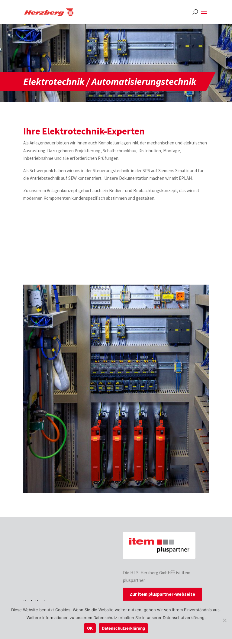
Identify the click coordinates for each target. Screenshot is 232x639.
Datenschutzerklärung (123, 628)
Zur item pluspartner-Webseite (162, 594)
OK (90, 628)
